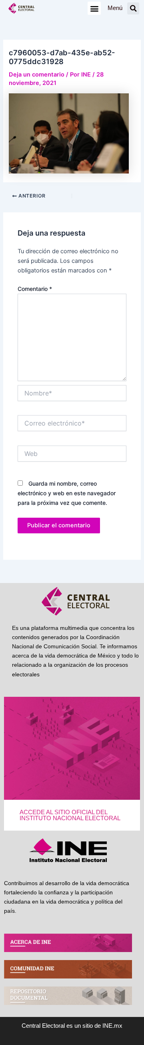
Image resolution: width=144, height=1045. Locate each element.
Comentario (35, 288)
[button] (94, 8)
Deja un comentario (36, 74)
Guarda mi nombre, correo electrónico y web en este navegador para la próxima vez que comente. (67, 493)
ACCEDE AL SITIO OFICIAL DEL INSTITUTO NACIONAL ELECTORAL (70, 815)
